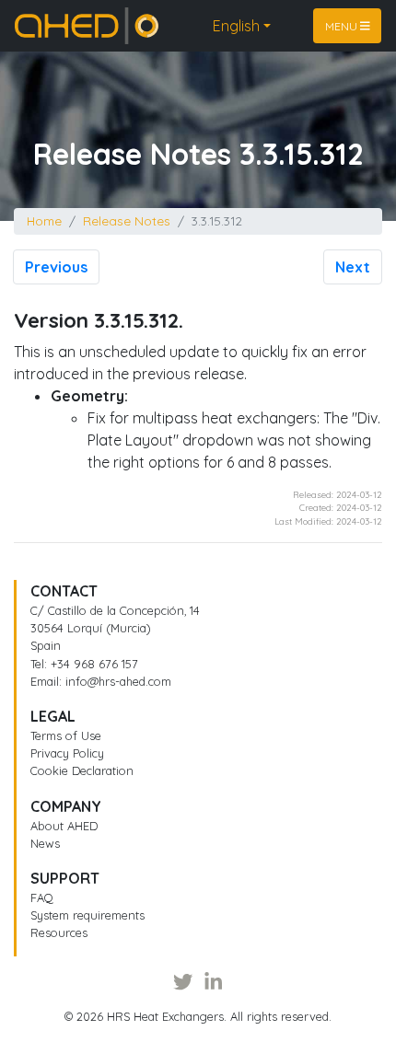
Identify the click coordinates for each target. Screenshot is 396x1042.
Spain (45, 645)
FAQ (41, 897)
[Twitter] (182, 981)
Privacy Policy (67, 753)
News (45, 843)
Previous (56, 267)
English (236, 26)
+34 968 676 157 (94, 663)
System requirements (87, 915)
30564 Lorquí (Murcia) (90, 627)
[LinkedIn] (213, 981)
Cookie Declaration (82, 770)
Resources (58, 932)
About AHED (64, 825)
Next (352, 267)
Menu (342, 25)
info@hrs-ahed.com (118, 681)
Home (35, 18)
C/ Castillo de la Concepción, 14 (115, 610)
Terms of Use (65, 735)
